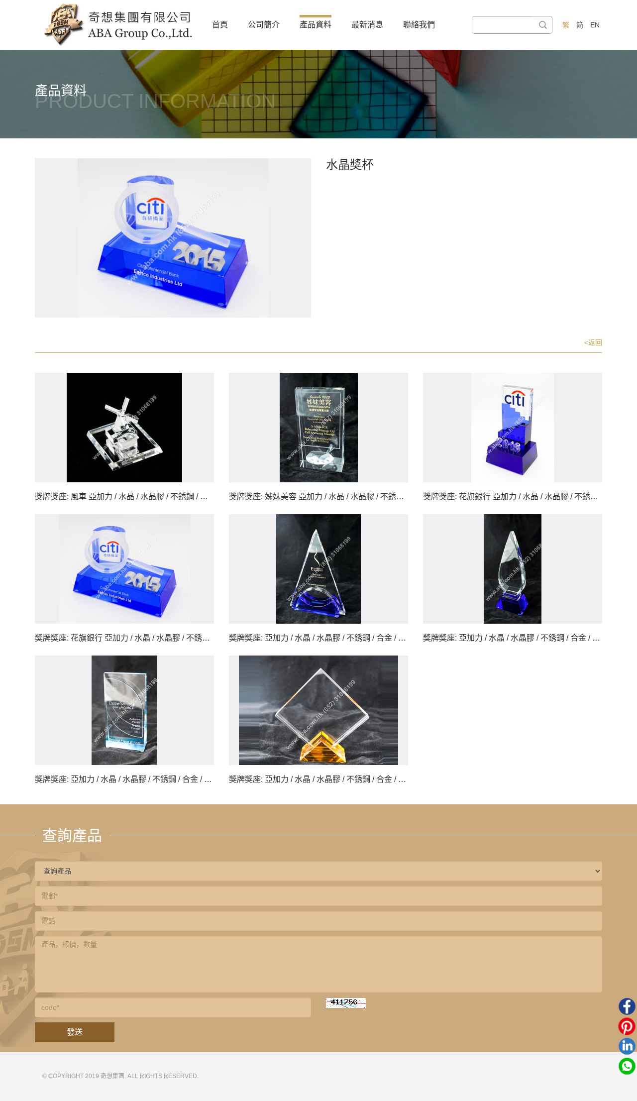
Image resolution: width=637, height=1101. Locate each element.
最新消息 (367, 24)
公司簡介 (264, 24)
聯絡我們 (419, 24)
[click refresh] (346, 1003)
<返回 (593, 342)
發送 (75, 1032)
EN (595, 25)
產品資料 (315, 24)
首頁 (220, 24)
